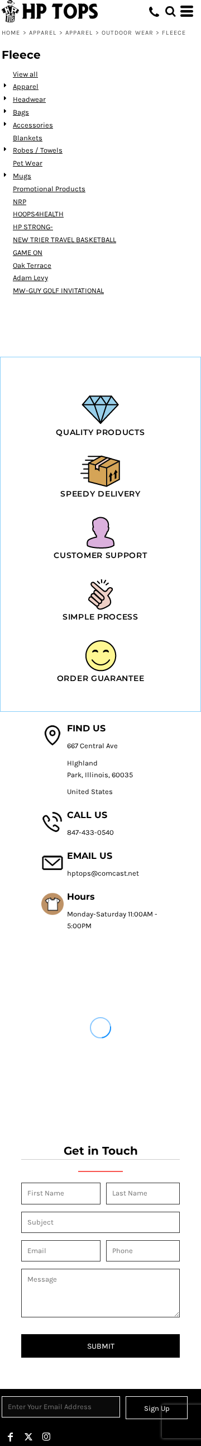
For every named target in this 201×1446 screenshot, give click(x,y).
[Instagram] (46, 1437)
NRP (19, 201)
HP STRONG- (33, 227)
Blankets (27, 138)
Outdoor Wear (128, 32)
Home (11, 32)
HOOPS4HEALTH (38, 214)
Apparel (43, 32)
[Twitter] (28, 1437)
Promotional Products (49, 189)
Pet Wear (27, 163)
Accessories (33, 125)
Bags (21, 112)
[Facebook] (10, 1437)
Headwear (29, 99)
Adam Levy (30, 277)
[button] (170, 11)
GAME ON (27, 252)
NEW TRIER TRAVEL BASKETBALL (64, 239)
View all (25, 74)
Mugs (22, 176)
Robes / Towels (38, 150)
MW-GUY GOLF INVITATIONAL (58, 290)
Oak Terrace (32, 265)
